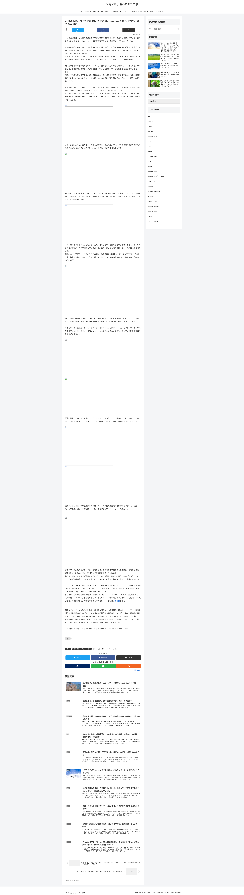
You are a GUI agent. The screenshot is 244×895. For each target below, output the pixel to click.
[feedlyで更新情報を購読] (103, 666)
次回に (117, 601)
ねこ (150, 141)
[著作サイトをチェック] (77, 666)
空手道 (150, 186)
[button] (128, 30)
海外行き (151, 181)
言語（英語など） (155, 201)
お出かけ (151, 126)
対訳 (150, 161)
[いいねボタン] (67, 638)
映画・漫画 (152, 171)
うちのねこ (105, 648)
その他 (150, 131)
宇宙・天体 (152, 156)
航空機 (90, 648)
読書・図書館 (153, 206)
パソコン (151, 146)
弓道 (150, 166)
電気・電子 (152, 211)
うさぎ (69, 648)
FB (149, 116)
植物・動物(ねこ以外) (79, 648)
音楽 (150, 216)
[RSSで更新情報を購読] (128, 666)
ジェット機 (113, 648)
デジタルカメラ (154, 136)
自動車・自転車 (154, 191)
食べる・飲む (153, 221)
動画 (150, 151)
